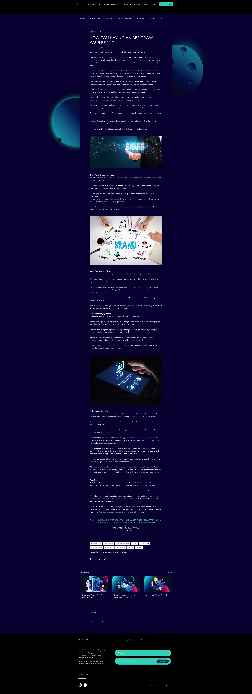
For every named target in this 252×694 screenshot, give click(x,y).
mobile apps (108, 547)
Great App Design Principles (157, 595)
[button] (170, 18)
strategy (131, 547)
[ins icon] (80, 685)
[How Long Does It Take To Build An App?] (94, 584)
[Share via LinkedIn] (100, 559)
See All (170, 572)
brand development (96, 547)
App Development (94, 18)
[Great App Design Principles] (158, 584)
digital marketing (120, 547)
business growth (144, 543)
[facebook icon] (85, 685)
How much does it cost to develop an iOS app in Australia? (124, 596)
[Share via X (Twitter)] (95, 559)
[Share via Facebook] (90, 559)
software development (122, 543)
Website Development (125, 18)
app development (96, 543)
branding (138, 547)
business (134, 543)
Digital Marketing (109, 18)
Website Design (141, 18)
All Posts (82, 18)
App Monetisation (121, 552)
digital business (108, 543)
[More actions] (161, 32)
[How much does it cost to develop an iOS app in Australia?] (126, 584)
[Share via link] (105, 559)
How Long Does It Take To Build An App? (92, 596)
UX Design (153, 18)
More (161, 18)
